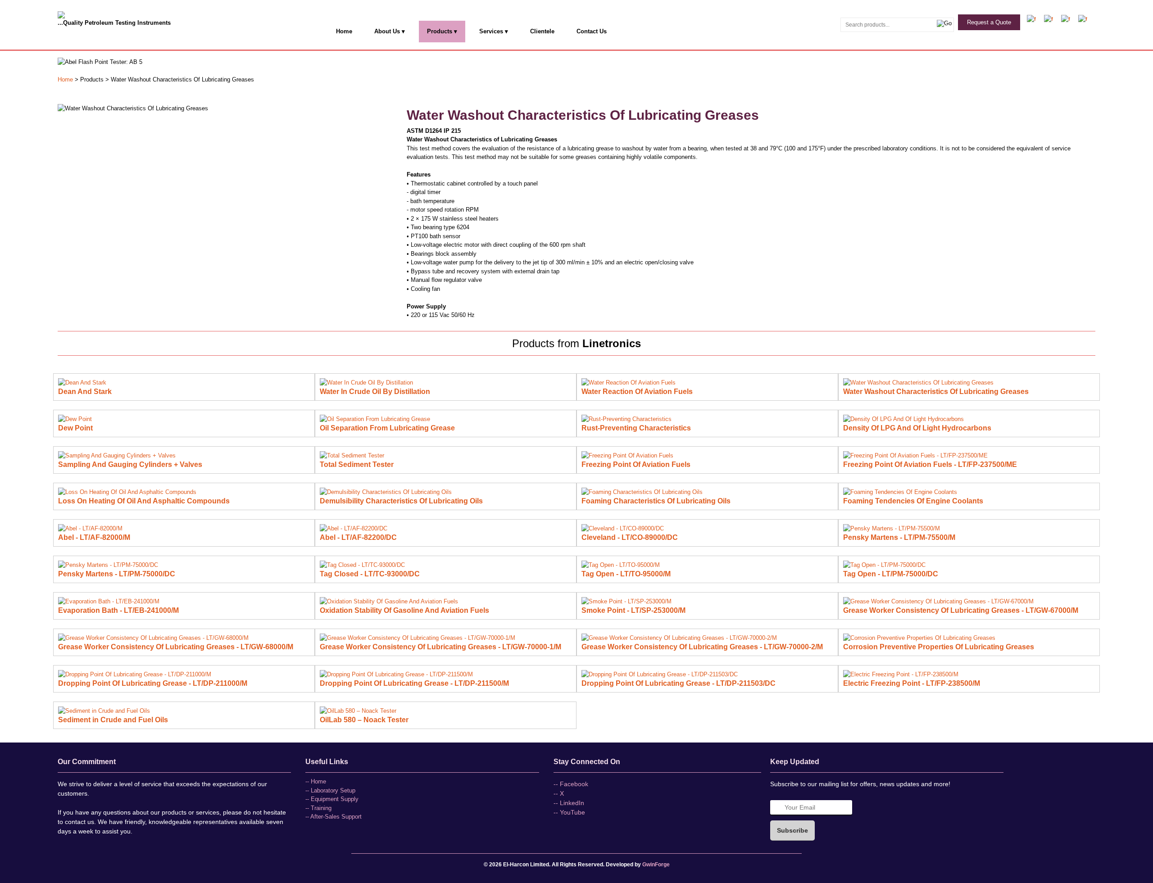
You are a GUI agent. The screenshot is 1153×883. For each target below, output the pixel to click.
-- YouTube (569, 812)
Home (344, 31)
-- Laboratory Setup (330, 790)
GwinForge (656, 864)
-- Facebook (571, 784)
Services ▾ (493, 31)
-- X (559, 793)
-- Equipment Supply (332, 799)
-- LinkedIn (569, 802)
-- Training (318, 808)
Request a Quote (989, 22)
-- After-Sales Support (333, 816)
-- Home (315, 781)
